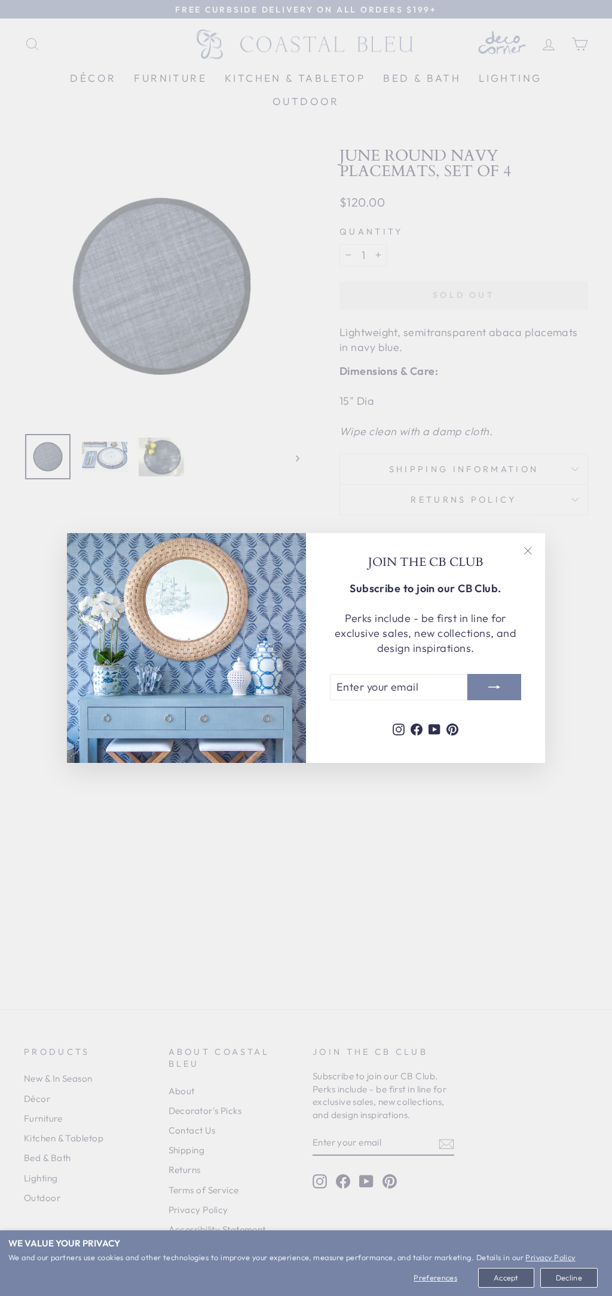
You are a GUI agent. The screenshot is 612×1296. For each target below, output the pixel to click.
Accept (506, 1277)
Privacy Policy (550, 1257)
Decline (569, 1277)
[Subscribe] (494, 687)
